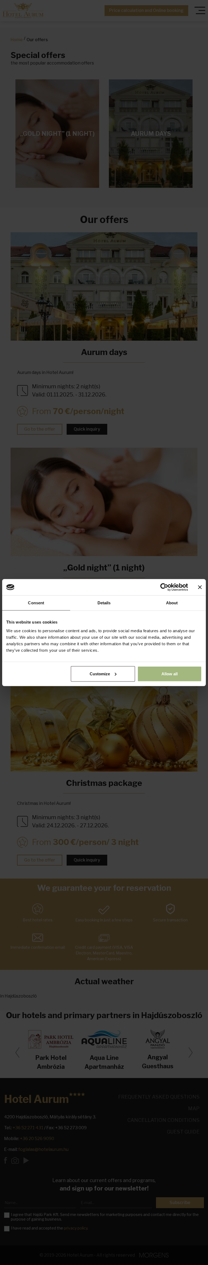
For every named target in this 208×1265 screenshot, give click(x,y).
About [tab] (172, 603)
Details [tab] (104, 603)
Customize (100, 673)
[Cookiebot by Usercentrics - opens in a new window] (164, 587)
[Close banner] (200, 587)
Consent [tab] (36, 603)
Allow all (169, 673)
